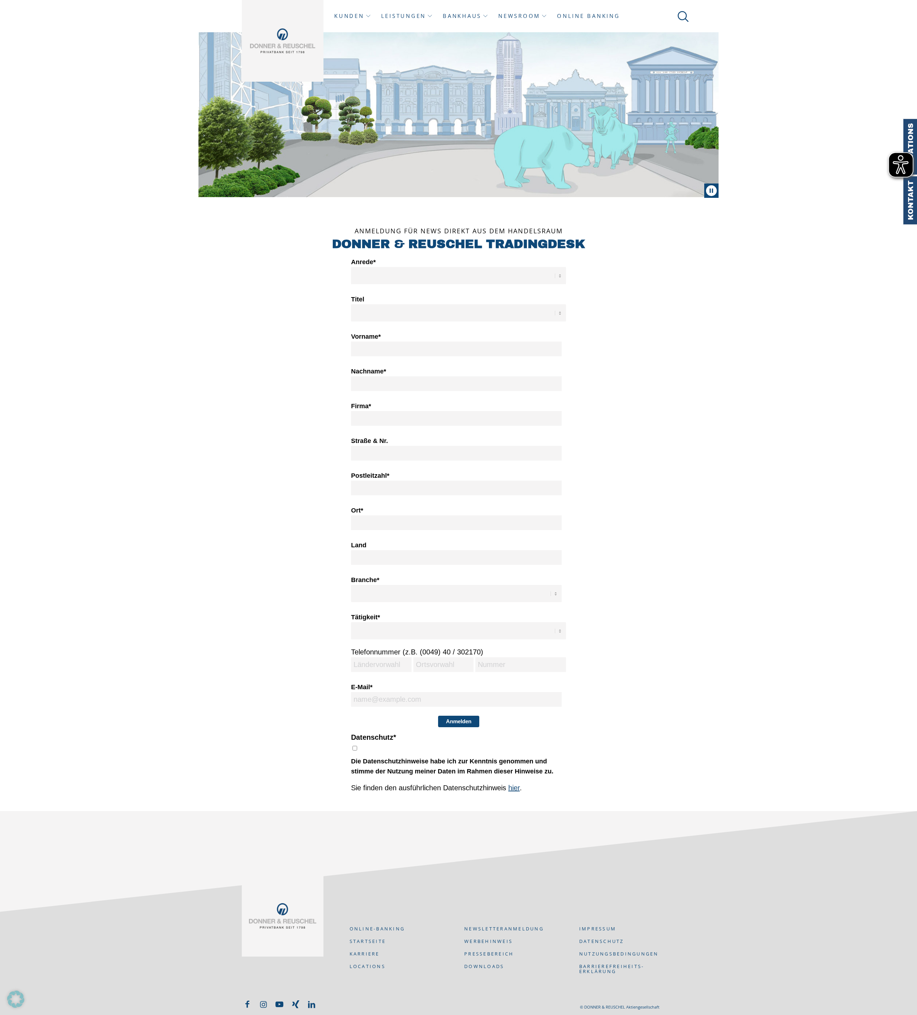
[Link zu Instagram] (263, 1004)
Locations (910, 146)
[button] (16, 999)
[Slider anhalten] (711, 191)
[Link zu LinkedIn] (311, 1004)
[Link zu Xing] (295, 1004)
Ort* (357, 510)
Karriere (365, 953)
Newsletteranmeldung (504, 928)
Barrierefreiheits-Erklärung (611, 969)
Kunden (349, 16)
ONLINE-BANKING (377, 928)
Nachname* (368, 371)
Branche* (365, 579)
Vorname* (366, 336)
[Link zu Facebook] (247, 1004)
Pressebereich (489, 953)
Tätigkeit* (365, 617)
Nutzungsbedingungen (619, 953)
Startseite (368, 941)
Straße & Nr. (369, 440)
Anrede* (363, 262)
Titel (357, 299)
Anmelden (458, 721)
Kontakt (910, 200)
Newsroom (519, 16)
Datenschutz (601, 941)
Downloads (484, 966)
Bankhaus (462, 16)
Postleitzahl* (370, 475)
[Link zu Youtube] (279, 1004)
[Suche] (682, 16)
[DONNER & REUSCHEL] (282, 41)
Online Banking (588, 16)
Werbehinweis (488, 941)
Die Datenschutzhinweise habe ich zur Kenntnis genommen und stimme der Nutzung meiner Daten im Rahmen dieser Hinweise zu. (452, 766)
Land (358, 545)
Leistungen (403, 16)
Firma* (361, 406)
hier (514, 788)
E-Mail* (362, 687)
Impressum (597, 928)
